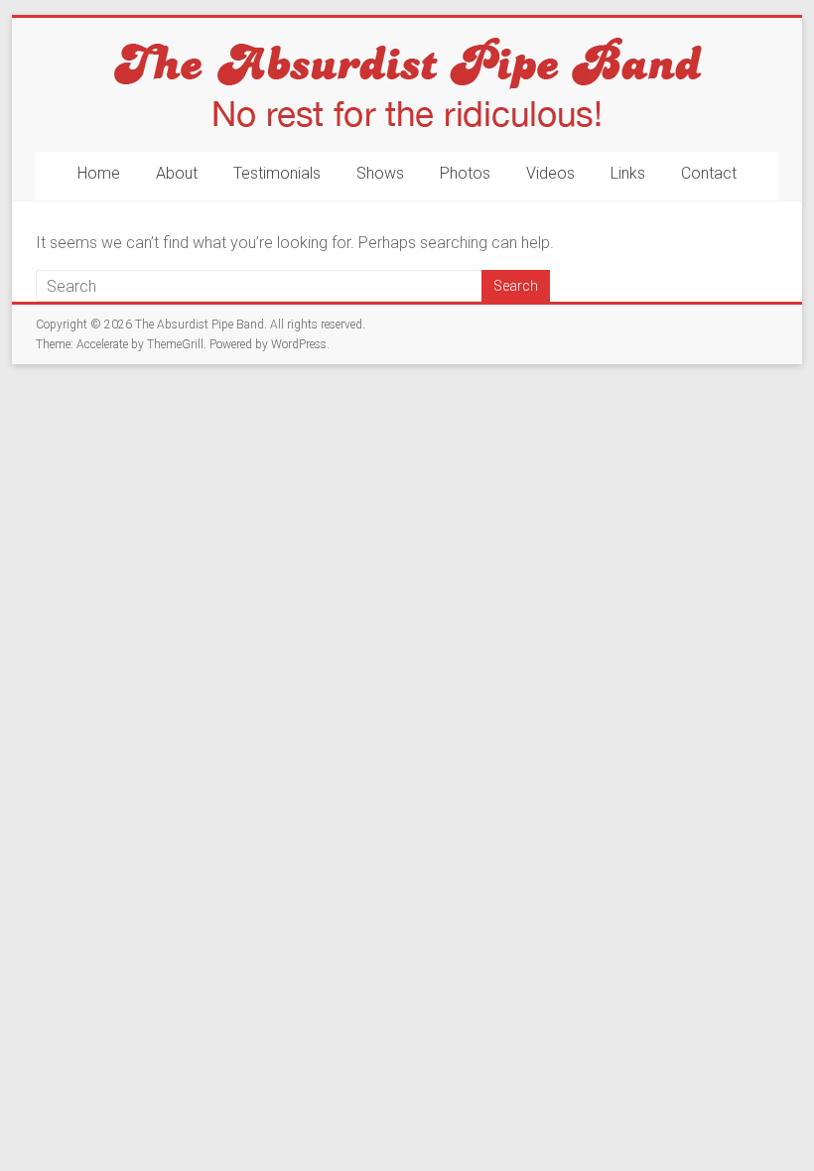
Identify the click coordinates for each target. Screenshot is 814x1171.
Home (98, 173)
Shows (380, 173)
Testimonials (277, 173)
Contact (709, 173)
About (177, 173)
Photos (465, 173)
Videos (550, 173)
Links (627, 173)
